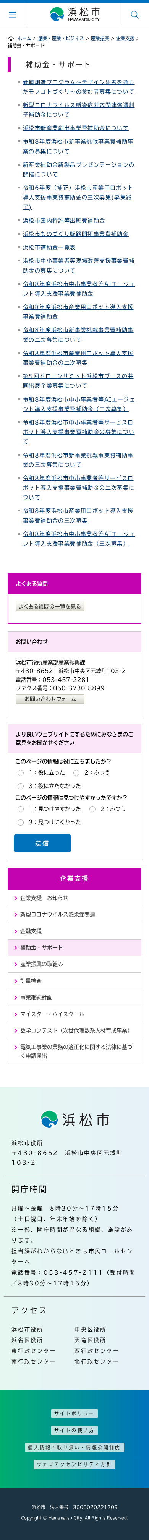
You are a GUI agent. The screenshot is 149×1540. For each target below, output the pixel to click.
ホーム (24, 38)
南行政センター (34, 1361)
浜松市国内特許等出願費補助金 (64, 220)
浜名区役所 (27, 1340)
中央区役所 (90, 1329)
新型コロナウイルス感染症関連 (57, 914)
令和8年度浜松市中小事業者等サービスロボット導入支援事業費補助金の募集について (79, 432)
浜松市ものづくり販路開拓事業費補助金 (76, 234)
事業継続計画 (36, 997)
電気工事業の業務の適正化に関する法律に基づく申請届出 (76, 1051)
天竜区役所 (90, 1340)
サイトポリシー (74, 1413)
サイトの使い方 (74, 1430)
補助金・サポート (41, 947)
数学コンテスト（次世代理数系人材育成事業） (76, 1030)
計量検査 (31, 980)
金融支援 (31, 931)
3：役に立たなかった (55, 786)
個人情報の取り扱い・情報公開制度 (74, 1447)
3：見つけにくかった (55, 822)
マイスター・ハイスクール (52, 1014)
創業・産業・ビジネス (61, 38)
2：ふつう (97, 772)
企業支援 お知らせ (44, 898)
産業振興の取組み (41, 964)
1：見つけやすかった (55, 808)
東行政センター (34, 1350)
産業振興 (100, 38)
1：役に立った (47, 772)
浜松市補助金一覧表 (49, 247)
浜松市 (74, 14)
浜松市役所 (27, 1329)
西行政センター (97, 1350)
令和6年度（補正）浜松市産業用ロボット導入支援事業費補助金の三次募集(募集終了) (78, 197)
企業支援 (125, 38)
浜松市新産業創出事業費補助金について (76, 128)
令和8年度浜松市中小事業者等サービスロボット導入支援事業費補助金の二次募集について (79, 487)
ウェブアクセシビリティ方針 (74, 1464)
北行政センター (97, 1361)
